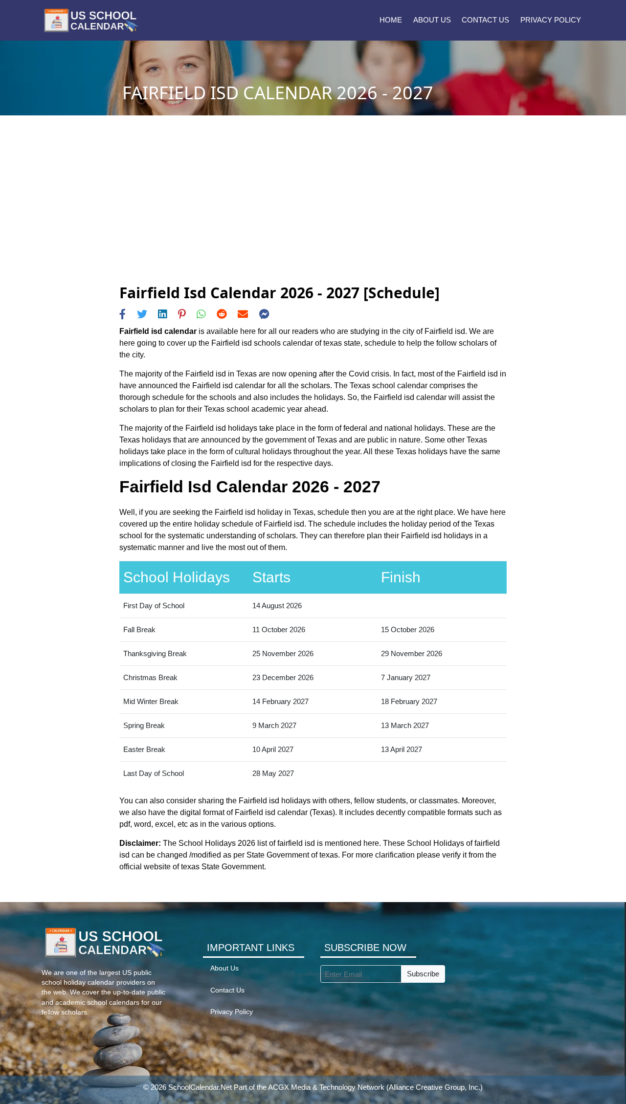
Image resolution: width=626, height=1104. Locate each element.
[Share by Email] (243, 314)
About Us (432, 20)
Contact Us (485, 20)
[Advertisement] (312, 210)
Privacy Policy (550, 20)
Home (391, 20)
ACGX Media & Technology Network (326, 1087)
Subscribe (423, 974)
